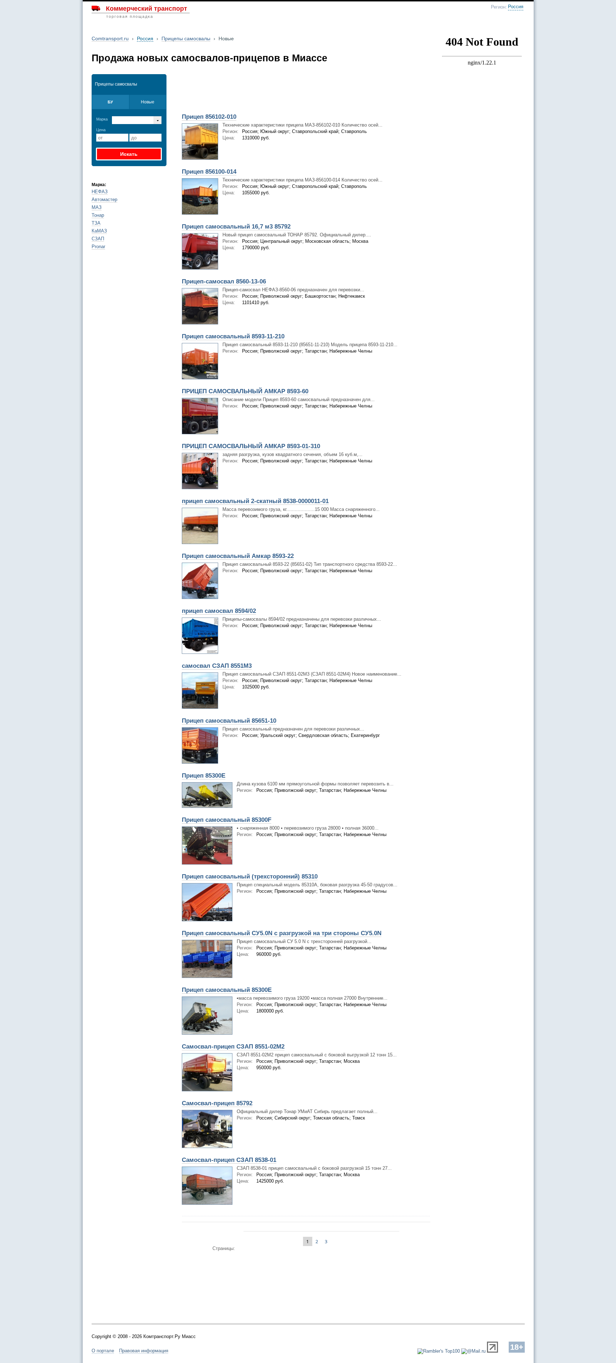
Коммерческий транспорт (146, 8)
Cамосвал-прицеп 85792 (217, 1103)
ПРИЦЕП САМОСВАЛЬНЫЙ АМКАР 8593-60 (245, 391)
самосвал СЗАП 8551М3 (217, 665)
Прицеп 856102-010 (209, 116)
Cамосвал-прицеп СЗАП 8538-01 (229, 1160)
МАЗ (97, 207)
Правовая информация (143, 1350)
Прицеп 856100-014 (209, 171)
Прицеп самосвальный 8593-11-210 (233, 336)
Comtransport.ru (110, 38)
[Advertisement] (261, 91)
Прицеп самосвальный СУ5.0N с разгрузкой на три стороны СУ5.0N (281, 933)
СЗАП (98, 238)
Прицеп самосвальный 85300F (226, 819)
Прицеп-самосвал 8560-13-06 (224, 281)
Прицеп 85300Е (203, 775)
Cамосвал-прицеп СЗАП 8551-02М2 (233, 1046)
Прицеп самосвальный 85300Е (227, 990)
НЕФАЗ (100, 191)
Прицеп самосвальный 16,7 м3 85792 (236, 226)
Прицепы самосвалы (185, 38)
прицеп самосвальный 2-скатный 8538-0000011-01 (255, 501)
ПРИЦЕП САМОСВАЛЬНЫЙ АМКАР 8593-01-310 (251, 446)
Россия (515, 6)
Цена (101, 130)
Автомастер (104, 199)
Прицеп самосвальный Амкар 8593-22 (238, 556)
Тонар (98, 215)
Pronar (98, 246)
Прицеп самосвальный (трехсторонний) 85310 (250, 876)
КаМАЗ (99, 231)
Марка (102, 119)
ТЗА (96, 223)
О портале (103, 1350)
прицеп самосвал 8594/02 (219, 611)
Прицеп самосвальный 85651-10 (229, 720)
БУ (110, 102)
